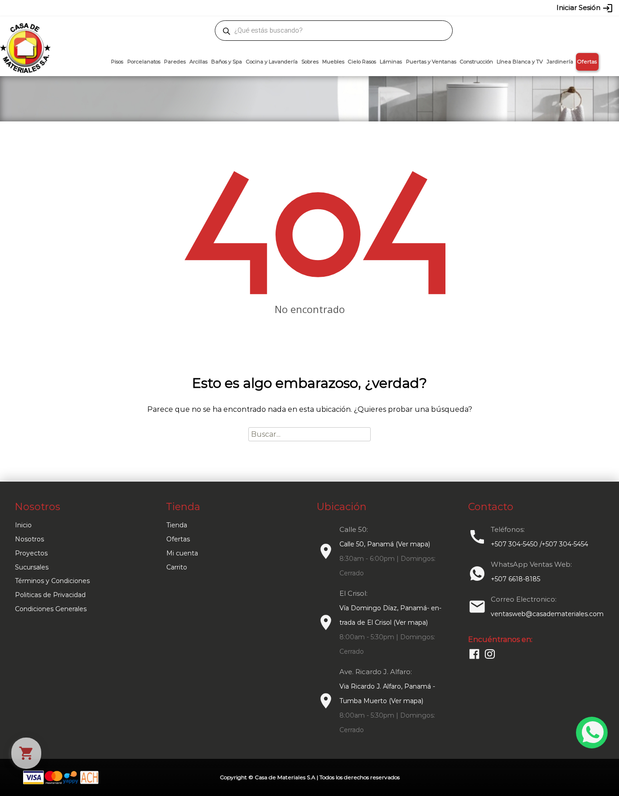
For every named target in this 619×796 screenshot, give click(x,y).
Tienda (176, 525)
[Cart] (26, 753)
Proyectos (31, 553)
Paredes (175, 61)
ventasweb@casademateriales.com (106, 7)
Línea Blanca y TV (520, 61)
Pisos (117, 61)
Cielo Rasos (362, 61)
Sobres (310, 61)
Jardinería (559, 61)
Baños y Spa (226, 61)
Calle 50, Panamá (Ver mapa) (384, 544)
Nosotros (29, 539)
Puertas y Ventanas (431, 61)
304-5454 (328, 7)
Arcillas (198, 61)
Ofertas (587, 61)
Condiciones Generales (51, 609)
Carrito (176, 567)
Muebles (333, 61)
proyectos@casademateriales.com (214, 7)
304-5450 (296, 7)
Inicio (23, 525)
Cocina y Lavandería (272, 61)
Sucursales (31, 567)
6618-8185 (360, 7)
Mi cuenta (182, 553)
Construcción (476, 61)
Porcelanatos (143, 61)
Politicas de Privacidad (50, 595)
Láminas (391, 61)
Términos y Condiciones (52, 581)
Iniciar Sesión (584, 8)
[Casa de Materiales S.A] (23, 34)
